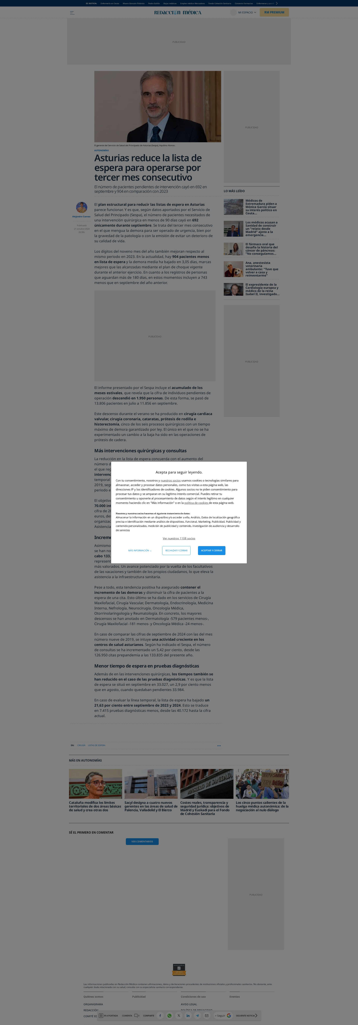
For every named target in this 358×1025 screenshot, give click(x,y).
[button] (179, 538)
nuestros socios (171, 480)
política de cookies (196, 503)
